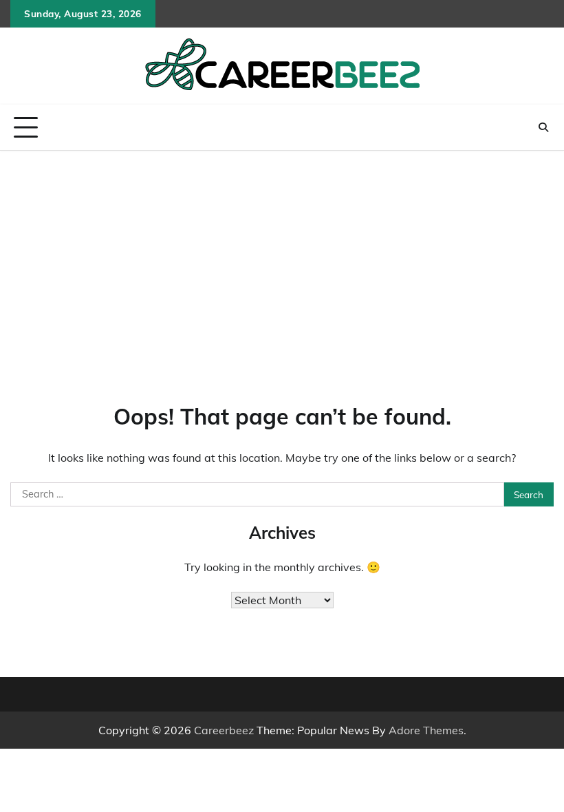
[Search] (543, 127)
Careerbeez (224, 730)
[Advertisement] (282, 254)
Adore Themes (426, 730)
